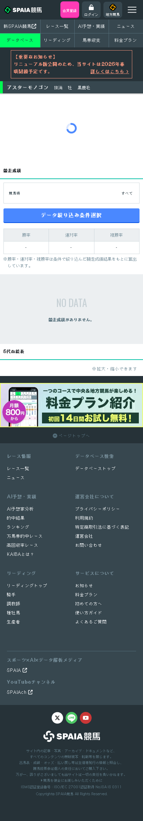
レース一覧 (57, 26)
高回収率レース (23, 545)
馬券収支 (92, 40)
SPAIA (15, 670)
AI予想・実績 (91, 26)
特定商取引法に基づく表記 (102, 527)
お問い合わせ (88, 545)
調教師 (13, 603)
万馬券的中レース (25, 536)
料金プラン (86, 594)
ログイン (91, 14)
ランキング (18, 527)
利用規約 (84, 518)
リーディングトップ (27, 585)
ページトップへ (73, 435)
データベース (20, 40)
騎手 (11, 594)
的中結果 (16, 518)
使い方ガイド (88, 613)
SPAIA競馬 (65, 794)
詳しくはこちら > (110, 71)
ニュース (126, 26)
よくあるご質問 (91, 622)
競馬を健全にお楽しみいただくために (72, 780)
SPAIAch (17, 692)
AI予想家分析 (20, 509)
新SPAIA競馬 (18, 26)
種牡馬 (13, 613)
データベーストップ (95, 468)
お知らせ (84, 585)
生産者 (13, 622)
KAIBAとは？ (21, 554)
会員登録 (70, 10)
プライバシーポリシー (97, 509)
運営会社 (84, 536)
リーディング (57, 40)
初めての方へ (88, 603)
